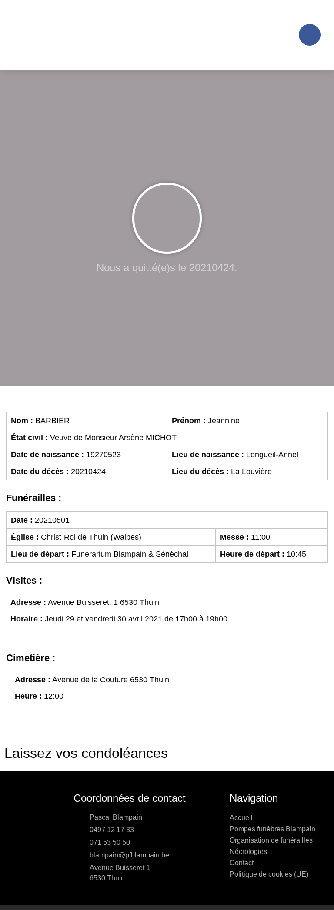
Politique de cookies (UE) (269, 874)
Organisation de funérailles (271, 840)
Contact (242, 863)
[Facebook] (310, 35)
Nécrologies (248, 851)
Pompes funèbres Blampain (272, 829)
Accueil (241, 817)
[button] (285, 35)
